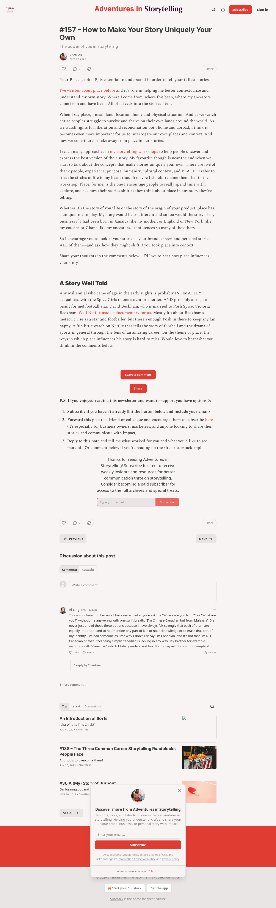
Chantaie (76, 54)
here (209, 420)
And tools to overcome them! (81, 760)
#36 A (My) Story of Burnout (88, 783)
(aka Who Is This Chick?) (77, 724)
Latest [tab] (75, 706)
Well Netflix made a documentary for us (114, 313)
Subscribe (240, 9)
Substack (116, 899)
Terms (148, 877)
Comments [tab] (69, 570)
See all (68, 813)
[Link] (53, 283)
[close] (179, 790)
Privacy (137, 877)
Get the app (159, 888)
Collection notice (168, 877)
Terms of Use (159, 855)
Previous (76, 539)
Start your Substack (126, 888)
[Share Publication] (223, 9)
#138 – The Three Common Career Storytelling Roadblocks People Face (118, 751)
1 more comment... (73, 685)
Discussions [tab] (93, 706)
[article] (138, 727)
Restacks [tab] (88, 570)
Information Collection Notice (137, 859)
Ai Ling (74, 609)
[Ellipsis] (214, 609)
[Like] (64, 69)
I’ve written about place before (87, 90)
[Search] (213, 9)
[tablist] (78, 569)
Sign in (262, 9)
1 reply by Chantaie (87, 665)
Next (203, 539)
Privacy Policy (170, 859)
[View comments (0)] (99, 770)
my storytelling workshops (134, 151)
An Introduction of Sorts (84, 718)
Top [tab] (64, 706)
